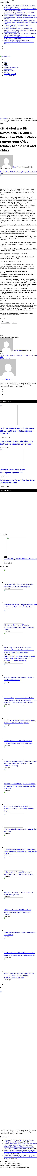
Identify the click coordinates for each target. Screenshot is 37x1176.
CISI (1, 337)
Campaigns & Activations (11, 67)
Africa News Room (9, 75)
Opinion (6, 72)
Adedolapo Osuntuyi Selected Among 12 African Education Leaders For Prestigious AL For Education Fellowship (19, 41)
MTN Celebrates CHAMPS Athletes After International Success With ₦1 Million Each (19, 37)
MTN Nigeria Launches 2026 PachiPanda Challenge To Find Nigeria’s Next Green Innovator (17, 912)
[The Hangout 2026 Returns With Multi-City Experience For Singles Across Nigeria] (13, 582)
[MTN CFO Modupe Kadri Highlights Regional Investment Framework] (13, 675)
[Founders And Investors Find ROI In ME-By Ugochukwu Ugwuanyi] (13, 890)
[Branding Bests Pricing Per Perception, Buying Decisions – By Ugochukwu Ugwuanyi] (13, 718)
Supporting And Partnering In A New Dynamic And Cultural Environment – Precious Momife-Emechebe (20, 786)
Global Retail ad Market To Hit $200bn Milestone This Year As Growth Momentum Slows (19, 808)
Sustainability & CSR (10, 74)
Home (5, 62)
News (5, 64)
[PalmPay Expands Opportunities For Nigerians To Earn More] (13, 930)
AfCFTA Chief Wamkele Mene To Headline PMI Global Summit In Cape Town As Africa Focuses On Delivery (20, 851)
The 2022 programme (14, 202)
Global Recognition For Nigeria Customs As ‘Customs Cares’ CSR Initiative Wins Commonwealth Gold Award (19, 975)
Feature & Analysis (9, 70)
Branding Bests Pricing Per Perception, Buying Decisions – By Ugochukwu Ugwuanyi (20, 34)
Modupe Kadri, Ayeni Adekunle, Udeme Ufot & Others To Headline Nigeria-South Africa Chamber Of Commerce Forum (20, 22)
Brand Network (17, 167)
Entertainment (7, 69)
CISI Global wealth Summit (11, 337)
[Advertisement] (18, 98)
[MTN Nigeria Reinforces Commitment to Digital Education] (13, 827)
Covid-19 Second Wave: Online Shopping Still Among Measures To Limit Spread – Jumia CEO (17, 431)
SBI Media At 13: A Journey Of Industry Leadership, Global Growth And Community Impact (19, 13)
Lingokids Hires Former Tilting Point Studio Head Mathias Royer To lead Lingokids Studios (20, 9)
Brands (6, 65)
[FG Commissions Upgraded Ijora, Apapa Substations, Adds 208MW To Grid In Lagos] (13, 870)
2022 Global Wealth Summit (21, 189)
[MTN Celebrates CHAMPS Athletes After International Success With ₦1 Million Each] (13, 739)
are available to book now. (12, 314)
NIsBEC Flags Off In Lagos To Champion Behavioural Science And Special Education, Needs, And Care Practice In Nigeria (20, 17)
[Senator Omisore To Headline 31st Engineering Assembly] (11, 466)
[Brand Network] (5, 56)
